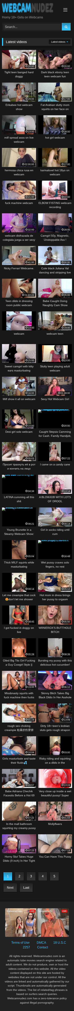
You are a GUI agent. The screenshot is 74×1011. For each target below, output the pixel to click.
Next (10, 887)
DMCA (41, 942)
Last (26, 887)
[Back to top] (61, 999)
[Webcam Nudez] (30, 8)
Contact (42, 947)
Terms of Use (20, 942)
